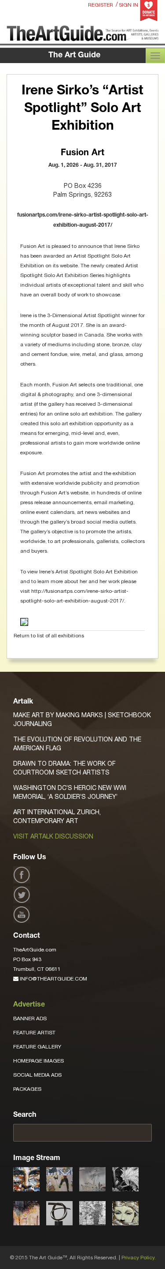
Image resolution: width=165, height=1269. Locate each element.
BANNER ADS (30, 1018)
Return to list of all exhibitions (49, 636)
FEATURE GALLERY (37, 1047)
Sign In (128, 5)
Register (100, 5)
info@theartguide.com (52, 979)
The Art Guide (74, 56)
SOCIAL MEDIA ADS (37, 1075)
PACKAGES (27, 1089)
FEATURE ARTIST (34, 1032)
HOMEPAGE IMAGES (38, 1061)
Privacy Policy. (138, 1257)
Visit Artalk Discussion (53, 836)
